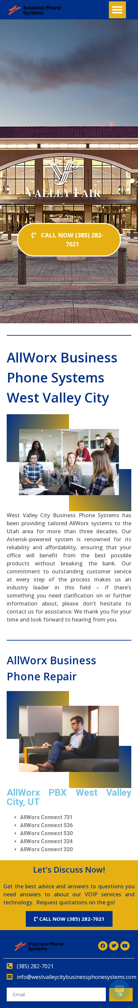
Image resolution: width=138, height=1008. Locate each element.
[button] (117, 9)
